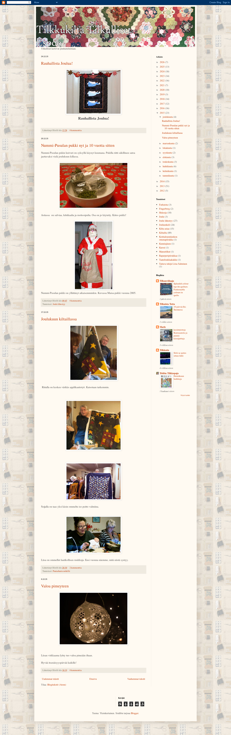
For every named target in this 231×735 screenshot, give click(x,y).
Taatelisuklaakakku (168, 259)
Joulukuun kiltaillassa (59, 319)
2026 (162, 62)
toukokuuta (168, 161)
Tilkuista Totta (167, 304)
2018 (162, 98)
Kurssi (162, 247)
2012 (162, 190)
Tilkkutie (164, 350)
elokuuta (167, 157)
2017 (162, 103)
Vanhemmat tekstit (136, 678)
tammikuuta (169, 175)
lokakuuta (168, 147)
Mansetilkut (164, 251)
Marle (163, 327)
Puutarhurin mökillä (61, 571)
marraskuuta (169, 143)
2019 (162, 94)
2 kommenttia (76, 567)
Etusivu (93, 678)
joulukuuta (168, 116)
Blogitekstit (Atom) (56, 684)
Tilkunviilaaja (167, 281)
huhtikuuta (168, 166)
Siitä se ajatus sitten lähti (180, 354)
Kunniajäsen (165, 243)
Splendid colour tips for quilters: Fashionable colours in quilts (181, 289)
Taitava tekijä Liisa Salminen (173, 263)
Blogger (134, 713)
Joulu (161, 216)
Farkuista (163, 204)
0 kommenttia (76, 130)
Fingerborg (164, 208)
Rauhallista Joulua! (57, 63)
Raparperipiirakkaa (168, 255)
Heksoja (163, 212)
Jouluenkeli (164, 224)
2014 (162, 181)
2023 (162, 76)
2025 (162, 66)
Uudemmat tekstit (50, 678)
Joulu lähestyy (59, 304)
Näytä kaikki (185, 395)
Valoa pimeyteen (55, 586)
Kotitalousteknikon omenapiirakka (168, 238)
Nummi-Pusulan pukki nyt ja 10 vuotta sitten (77, 145)
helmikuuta (168, 171)
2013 (162, 186)
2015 (162, 112)
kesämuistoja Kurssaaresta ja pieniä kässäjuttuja (180, 334)
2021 (162, 85)
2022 (162, 80)
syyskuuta (168, 152)
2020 (162, 89)
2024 (162, 71)
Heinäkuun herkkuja (179, 377)
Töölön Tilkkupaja (169, 373)
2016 (162, 108)
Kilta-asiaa (164, 228)
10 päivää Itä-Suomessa (180, 308)
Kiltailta (163, 232)
